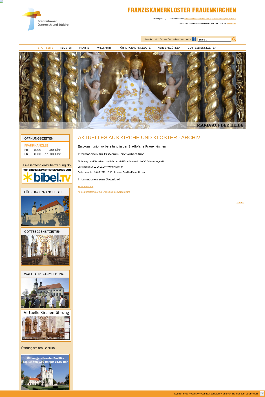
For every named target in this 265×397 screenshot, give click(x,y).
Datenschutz (173, 39)
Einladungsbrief (85, 186)
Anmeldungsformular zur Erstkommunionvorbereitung (104, 192)
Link (156, 39)
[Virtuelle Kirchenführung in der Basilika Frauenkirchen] (46, 341)
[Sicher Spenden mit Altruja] (1, 2)
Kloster (66, 47)
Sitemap (163, 39)
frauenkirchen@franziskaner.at (197, 19)
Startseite (45, 47)
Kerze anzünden (169, 47)
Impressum (186, 39)
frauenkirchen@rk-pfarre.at (224, 19)
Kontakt (148, 39)
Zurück (240, 202)
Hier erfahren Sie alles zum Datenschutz (238, 393)
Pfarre (84, 47)
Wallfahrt (103, 47)
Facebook (231, 24)
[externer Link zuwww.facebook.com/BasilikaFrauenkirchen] (194, 39)
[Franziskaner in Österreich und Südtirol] (45, 31)
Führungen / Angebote (135, 47)
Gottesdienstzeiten (202, 47)
